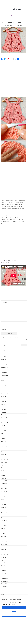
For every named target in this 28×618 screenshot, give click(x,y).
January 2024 (4, 364)
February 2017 (4, 573)
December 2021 (4, 420)
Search (24, 345)
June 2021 (3, 436)
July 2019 (3, 496)
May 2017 (3, 565)
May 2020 (3, 470)
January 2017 (4, 575)
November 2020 (4, 454)
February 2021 (4, 446)
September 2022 (4, 399)
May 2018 (3, 533)
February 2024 (4, 362)
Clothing (14, 15)
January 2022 (4, 417)
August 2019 (4, 494)
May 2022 (3, 407)
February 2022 (4, 414)
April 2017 (3, 568)
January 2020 (4, 480)
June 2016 (3, 594)
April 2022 (3, 409)
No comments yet (14, 289)
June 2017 (3, 562)
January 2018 (4, 544)
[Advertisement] (14, 79)
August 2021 (3, 430)
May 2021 (3, 438)
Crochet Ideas (14, 9)
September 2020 (4, 459)
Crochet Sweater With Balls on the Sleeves (14, 339)
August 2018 (4, 525)
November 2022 (4, 396)
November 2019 (4, 486)
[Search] (26, 2)
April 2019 (3, 504)
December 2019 (4, 483)
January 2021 (4, 449)
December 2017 (4, 546)
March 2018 (3, 539)
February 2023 (4, 388)
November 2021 (4, 422)
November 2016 (4, 581)
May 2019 (3, 502)
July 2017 (3, 560)
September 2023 (4, 375)
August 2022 (4, 401)
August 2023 (4, 377)
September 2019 (4, 491)
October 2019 (4, 488)
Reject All (14, 615)
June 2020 (3, 467)
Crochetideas (19, 25)
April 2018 (3, 536)
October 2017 (4, 552)
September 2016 (4, 586)
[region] (14, 606)
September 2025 (4, 354)
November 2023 (4, 370)
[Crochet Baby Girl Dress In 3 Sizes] (13, 40)
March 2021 (3, 443)
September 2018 (4, 523)
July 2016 (3, 591)
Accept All (14, 607)
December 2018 (4, 515)
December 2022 (4, 393)
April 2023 (3, 385)
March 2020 (3, 475)
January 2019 (4, 512)
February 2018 (4, 541)
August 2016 (4, 589)
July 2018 (3, 528)
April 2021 (3, 441)
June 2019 (3, 499)
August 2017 (3, 557)
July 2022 (3, 404)
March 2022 (3, 412)
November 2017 (4, 549)
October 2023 (4, 372)
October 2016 (4, 583)
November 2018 (4, 517)
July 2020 (3, 465)
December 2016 (4, 578)
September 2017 (4, 554)
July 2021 (3, 433)
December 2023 (4, 367)
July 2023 (3, 380)
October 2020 (4, 457)
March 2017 (3, 570)
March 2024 (3, 359)
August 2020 (4, 462)
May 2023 (3, 383)
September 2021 (4, 428)
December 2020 (4, 451)
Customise (14, 611)
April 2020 (3, 473)
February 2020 (4, 478)
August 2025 (4, 356)
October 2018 (4, 520)
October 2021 (4, 425)
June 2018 (3, 531)
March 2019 (3, 507)
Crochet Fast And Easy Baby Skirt (11, 337)
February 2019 (4, 509)
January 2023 (4, 391)
